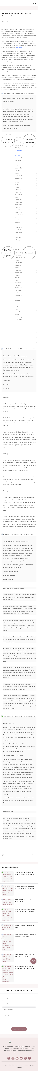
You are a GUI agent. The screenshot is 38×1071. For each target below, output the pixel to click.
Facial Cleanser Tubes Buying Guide (24, 926)
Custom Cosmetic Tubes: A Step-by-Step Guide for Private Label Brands (25, 874)
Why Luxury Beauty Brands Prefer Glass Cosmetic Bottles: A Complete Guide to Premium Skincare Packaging (25, 967)
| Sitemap (19, 1067)
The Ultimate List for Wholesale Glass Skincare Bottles (25, 956)
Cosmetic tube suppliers (8, 41)
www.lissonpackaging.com (28, 1065)
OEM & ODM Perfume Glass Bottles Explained (24, 901)
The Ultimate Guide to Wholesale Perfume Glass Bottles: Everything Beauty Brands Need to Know (25, 936)
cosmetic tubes (19, 47)
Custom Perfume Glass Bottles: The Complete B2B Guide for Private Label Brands (25, 910)
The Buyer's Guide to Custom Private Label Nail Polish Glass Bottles (25, 887)
